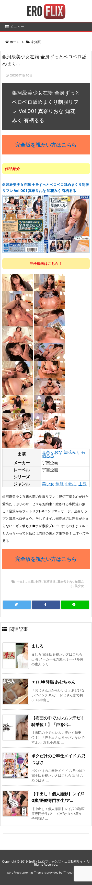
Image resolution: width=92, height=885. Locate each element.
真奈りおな (52, 452)
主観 (82, 483)
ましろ (37, 645)
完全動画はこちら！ (46, 263)
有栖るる (49, 581)
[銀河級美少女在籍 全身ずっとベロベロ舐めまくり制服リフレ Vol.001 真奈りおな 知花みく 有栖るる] (46, 223)
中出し (71, 483)
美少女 (48, 483)
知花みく (72, 452)
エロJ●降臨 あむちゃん (53, 681)
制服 (59, 483)
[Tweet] (17, 605)
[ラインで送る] (75, 605)
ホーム (15, 42)
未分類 (36, 42)
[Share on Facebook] (46, 605)
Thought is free (74, 872)
